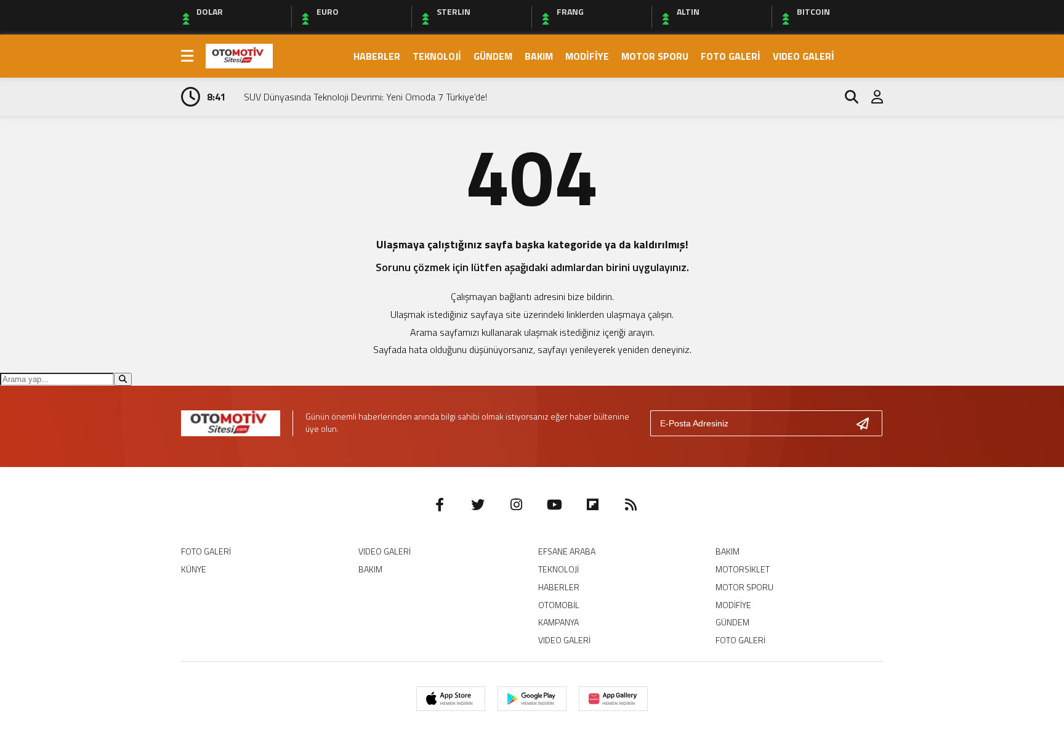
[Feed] (630, 505)
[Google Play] (532, 698)
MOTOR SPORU (654, 56)
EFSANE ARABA (566, 551)
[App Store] (450, 698)
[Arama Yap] (846, 97)
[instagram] (516, 505)
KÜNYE (193, 569)
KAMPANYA (558, 622)
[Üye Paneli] (870, 97)
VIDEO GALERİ (803, 56)
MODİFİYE (587, 56)
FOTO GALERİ (730, 56)
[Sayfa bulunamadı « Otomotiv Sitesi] (239, 54)
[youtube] (554, 505)
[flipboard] (592, 505)
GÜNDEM (493, 56)
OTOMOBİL (558, 604)
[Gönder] (867, 423)
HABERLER (376, 56)
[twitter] (478, 505)
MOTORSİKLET (742, 569)
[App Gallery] (613, 698)
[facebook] (440, 505)
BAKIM (539, 56)
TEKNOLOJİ (437, 56)
